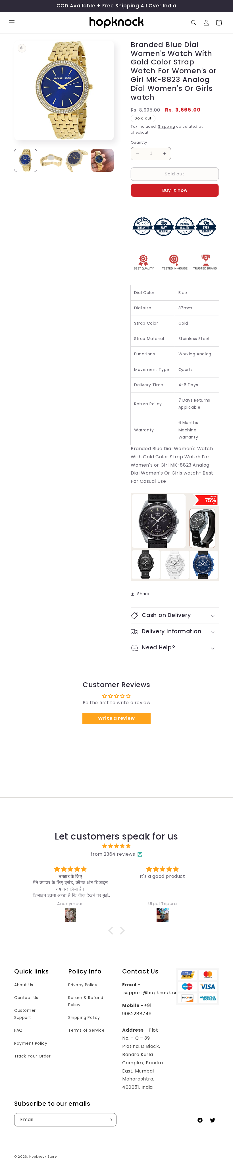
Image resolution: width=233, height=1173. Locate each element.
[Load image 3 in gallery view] (76, 160)
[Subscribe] (110, 1119)
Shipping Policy (84, 1017)
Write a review (116, 718)
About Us (23, 985)
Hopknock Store (43, 1156)
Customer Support (25, 1014)
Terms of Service (86, 1030)
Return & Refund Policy (85, 1001)
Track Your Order (32, 1056)
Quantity (139, 142)
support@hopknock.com (153, 992)
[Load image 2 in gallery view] (51, 160)
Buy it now (175, 190)
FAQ (18, 1030)
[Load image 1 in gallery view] (25, 160)
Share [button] (143, 594)
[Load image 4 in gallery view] (102, 160)
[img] (116, 846)
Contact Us (26, 997)
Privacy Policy (82, 985)
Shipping (166, 126)
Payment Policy (30, 1043)
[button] (12, 22)
